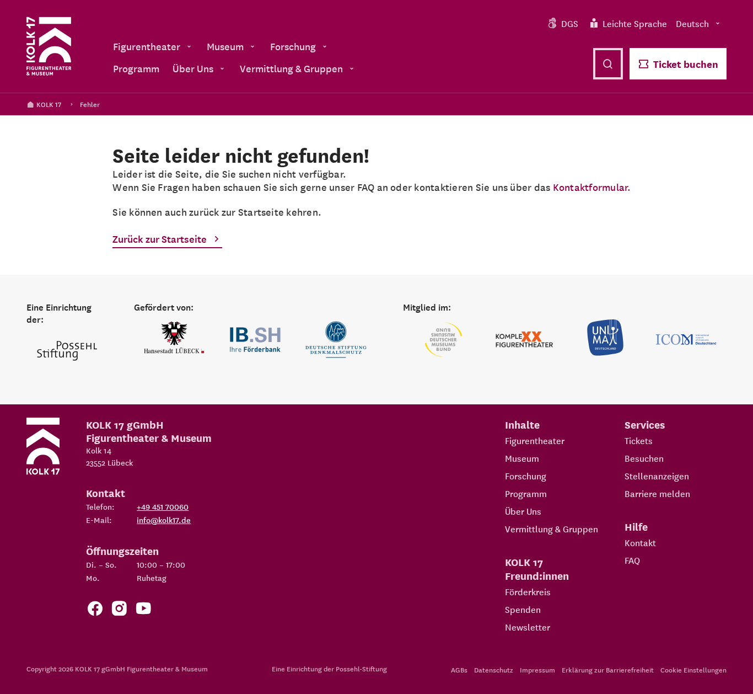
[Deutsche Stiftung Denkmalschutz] (335, 339)
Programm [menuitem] (136, 68)
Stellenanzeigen (657, 475)
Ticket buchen (685, 63)
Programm (526, 493)
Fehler (90, 104)
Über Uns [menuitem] (193, 68)
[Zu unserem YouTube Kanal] (143, 610)
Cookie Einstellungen (693, 669)
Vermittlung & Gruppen (551, 528)
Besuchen (644, 458)
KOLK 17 (48, 104)
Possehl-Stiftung (361, 668)
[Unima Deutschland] (605, 339)
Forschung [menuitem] (293, 46)
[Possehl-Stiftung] (66, 351)
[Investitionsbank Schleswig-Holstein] (255, 339)
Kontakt (640, 542)
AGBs (459, 669)
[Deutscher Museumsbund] (443, 339)
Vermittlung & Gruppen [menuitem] (291, 68)
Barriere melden (657, 493)
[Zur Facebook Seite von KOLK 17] (95, 610)
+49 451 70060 (163, 506)
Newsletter (527, 626)
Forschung (525, 475)
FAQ (632, 560)
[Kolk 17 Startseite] (48, 46)
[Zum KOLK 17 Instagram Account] (119, 610)
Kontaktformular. (592, 186)
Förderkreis (528, 591)
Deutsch (692, 23)
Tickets (639, 440)
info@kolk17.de (164, 520)
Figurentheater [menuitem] (146, 46)
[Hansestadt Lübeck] (174, 339)
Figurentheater (534, 440)
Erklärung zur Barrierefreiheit (608, 669)
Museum (522, 458)
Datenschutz (493, 669)
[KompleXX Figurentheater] (524, 339)
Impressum (537, 669)
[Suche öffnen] (608, 63)
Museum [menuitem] (225, 46)
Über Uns (523, 510)
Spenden (523, 609)
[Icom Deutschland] (686, 339)
